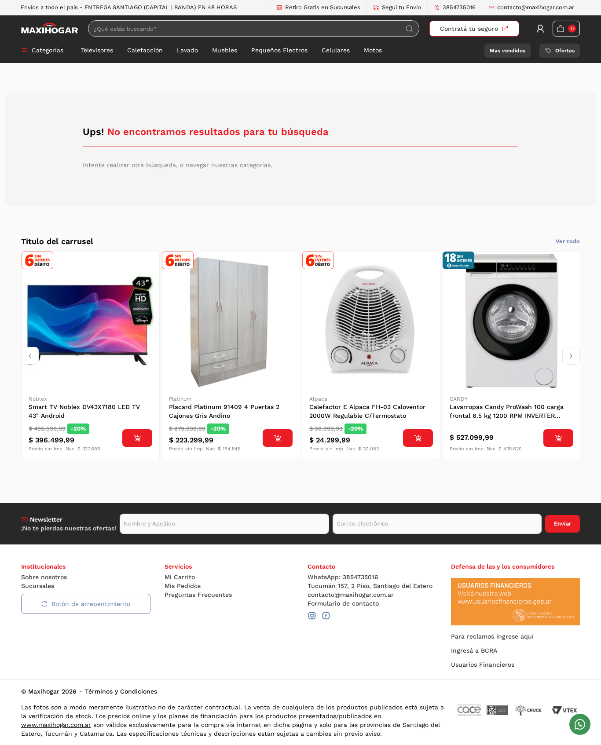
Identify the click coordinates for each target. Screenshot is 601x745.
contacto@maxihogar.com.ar (535, 7)
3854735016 (459, 7)
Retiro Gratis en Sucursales (322, 7)
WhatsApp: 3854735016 (343, 577)
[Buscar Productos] (409, 28)
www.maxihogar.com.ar (56, 724)
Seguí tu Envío (401, 7)
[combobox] (253, 29)
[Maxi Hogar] (49, 28)
